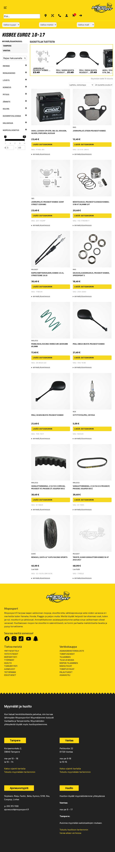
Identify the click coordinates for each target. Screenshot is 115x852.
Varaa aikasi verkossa (70, 833)
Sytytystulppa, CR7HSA (84, 415)
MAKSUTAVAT (66, 666)
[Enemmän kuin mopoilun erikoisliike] (100, 7)
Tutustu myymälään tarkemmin (19, 771)
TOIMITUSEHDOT (67, 654)
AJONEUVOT (9, 669)
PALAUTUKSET (66, 672)
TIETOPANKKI (10, 672)
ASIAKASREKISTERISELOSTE (72, 651)
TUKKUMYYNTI (10, 666)
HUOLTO (8, 663)
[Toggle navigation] (5, 7)
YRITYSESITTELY (11, 651)
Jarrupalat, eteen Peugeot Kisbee (89, 131)
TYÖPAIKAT (9, 660)
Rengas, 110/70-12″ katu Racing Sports (49, 557)
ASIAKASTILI (65, 675)
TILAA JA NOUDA (67, 660)
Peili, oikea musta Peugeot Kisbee (89, 344)
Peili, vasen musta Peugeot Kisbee (47, 415)
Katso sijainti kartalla (14, 768)
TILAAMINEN (65, 657)
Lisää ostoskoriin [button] (42, 144)
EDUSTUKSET (10, 675)
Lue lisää (34, 569)
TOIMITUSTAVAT (67, 669)
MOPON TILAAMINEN (69, 663)
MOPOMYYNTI (10, 657)
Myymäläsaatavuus (41, 154)
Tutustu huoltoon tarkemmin (74, 829)
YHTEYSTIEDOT (11, 654)
